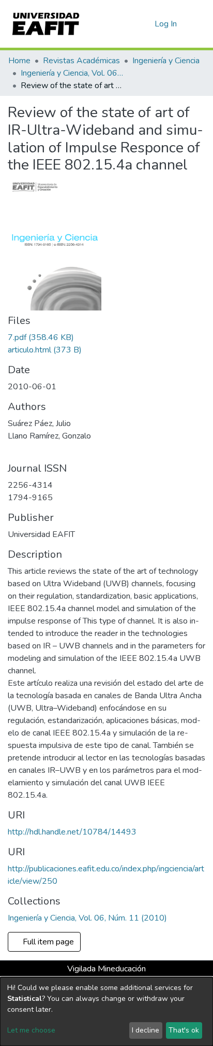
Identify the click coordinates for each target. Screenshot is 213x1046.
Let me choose (31, 1030)
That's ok (184, 1030)
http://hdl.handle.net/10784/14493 (72, 832)
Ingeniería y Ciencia (166, 60)
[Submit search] (130, 24)
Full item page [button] (49, 942)
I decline (145, 1030)
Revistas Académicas (81, 60)
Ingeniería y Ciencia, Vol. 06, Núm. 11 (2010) (72, 73)
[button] (145, 24)
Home (19, 60)
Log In (166, 24)
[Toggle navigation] (198, 23)
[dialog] (106, 1011)
